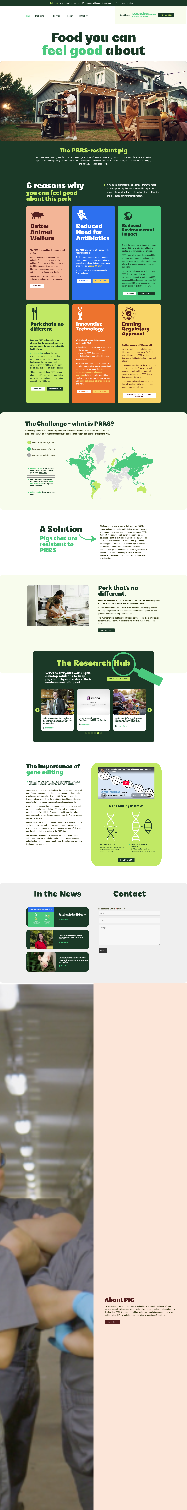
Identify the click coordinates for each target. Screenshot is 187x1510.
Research (71, 16)
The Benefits (40, 16)
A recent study (36, 353)
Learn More (112, 1335)
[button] (37, 710)
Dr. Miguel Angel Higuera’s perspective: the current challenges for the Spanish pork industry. (146, 14)
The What (56, 16)
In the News (83, 16)
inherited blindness (102, 381)
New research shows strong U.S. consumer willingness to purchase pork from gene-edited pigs (97, 3)
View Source (43, 473)
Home (28, 16)
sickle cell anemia (87, 381)
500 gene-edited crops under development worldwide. (92, 372)
